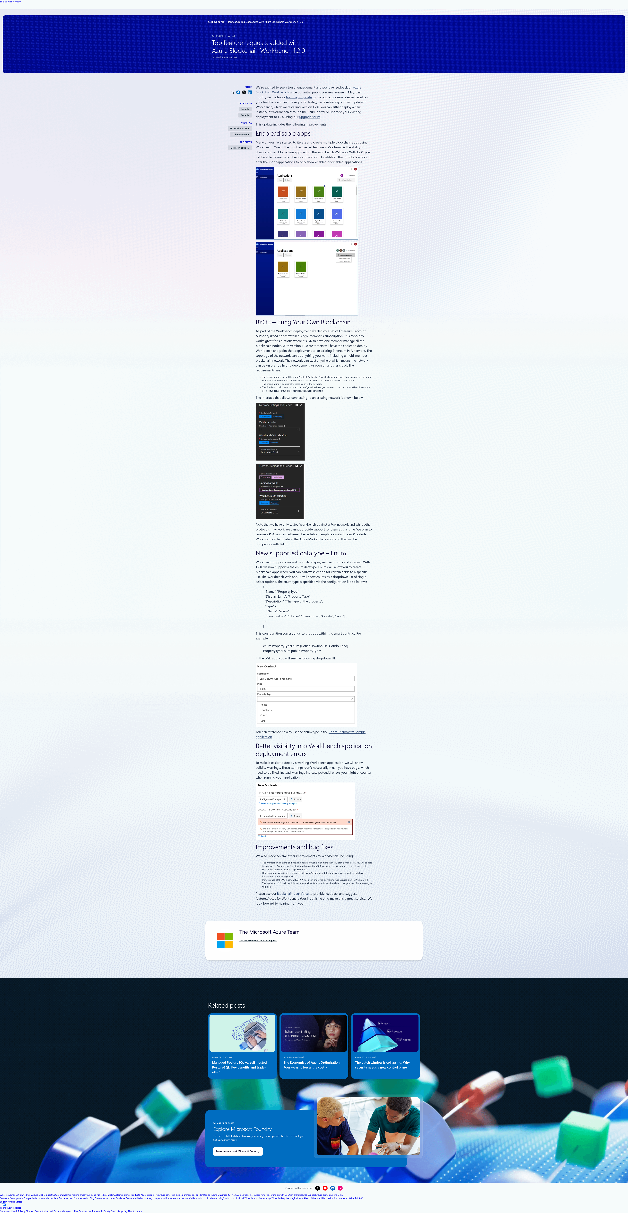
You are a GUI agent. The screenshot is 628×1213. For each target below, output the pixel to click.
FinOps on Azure (208, 1195)
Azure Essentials (105, 1195)
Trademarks (97, 1211)
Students (120, 1198)
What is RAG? (356, 1198)
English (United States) (11, 1201)
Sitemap (30, 1211)
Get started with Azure (27, 1195)
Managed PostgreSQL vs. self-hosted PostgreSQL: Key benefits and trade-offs (239, 1067)
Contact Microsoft (44, 1211)
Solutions (244, 1195)
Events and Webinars (136, 1198)
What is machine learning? (258, 1198)
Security (245, 115)
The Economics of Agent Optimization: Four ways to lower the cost (312, 1064)
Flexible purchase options (187, 1195)
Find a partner (66, 1198)
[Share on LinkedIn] (250, 92)
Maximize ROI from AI (228, 1195)
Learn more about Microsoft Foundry (238, 1151)
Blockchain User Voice (293, 894)
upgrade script (309, 117)
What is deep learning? (283, 1198)
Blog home (217, 21)
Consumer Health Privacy (12, 1211)
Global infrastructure (49, 1195)
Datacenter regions (69, 1195)
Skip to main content (10, 1)
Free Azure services (164, 1195)
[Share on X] (244, 92)
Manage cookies (70, 1211)
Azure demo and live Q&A (329, 1195)
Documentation (81, 1198)
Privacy (58, 1211)
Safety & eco (110, 1211)
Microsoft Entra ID (239, 147)
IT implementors (241, 134)
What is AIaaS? (303, 1198)
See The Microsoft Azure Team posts (258, 940)
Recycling (122, 1211)
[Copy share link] (232, 92)
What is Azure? (7, 1195)
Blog (92, 1198)
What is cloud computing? (211, 1198)
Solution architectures (296, 1195)
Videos (194, 1198)
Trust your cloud (88, 1195)
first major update (299, 97)
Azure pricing (147, 1195)
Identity (245, 109)
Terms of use (85, 1211)
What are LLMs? (319, 1198)
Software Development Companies (17, 1198)
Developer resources (105, 1198)
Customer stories (121, 1195)
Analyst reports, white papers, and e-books (168, 1198)
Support (312, 1195)
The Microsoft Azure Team (226, 57)
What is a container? (338, 1198)
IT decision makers (239, 128)
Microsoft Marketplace (46, 1198)
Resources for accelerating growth (267, 1195)
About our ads (135, 1211)
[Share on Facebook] (238, 92)
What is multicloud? (235, 1198)
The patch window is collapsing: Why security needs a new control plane (382, 1064)
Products (135, 1195)
